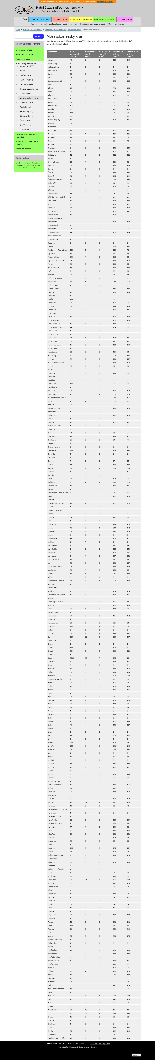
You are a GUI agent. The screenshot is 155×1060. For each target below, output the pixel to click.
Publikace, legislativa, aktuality (93, 24)
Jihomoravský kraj (27, 80)
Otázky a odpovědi (116, 24)
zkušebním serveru (105, 1)
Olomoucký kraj (26, 102)
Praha (22, 71)
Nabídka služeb (54, 24)
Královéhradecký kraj (29, 89)
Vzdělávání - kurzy (70, 24)
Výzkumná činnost (60, 19)
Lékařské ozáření (125, 19)
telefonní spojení (97, 1043)
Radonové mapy (23, 59)
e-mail (107, 1043)
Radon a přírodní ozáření (105, 19)
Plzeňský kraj (25, 107)
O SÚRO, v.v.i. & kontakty (40, 19)
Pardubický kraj (26, 111)
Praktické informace (24, 54)
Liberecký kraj (26, 93)
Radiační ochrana (38, 24)
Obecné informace (24, 50)
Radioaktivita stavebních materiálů (26, 135)
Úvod (25, 19)
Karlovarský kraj (26, 84)
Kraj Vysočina (25, 125)
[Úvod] (52, 9)
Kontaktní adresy (23, 149)
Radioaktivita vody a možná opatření (27, 142)
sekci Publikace (30, 167)
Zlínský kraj (24, 129)
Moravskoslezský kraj (29, 98)
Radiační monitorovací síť (81, 19)
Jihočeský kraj (25, 75)
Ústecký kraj (25, 120)
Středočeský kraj (27, 116)
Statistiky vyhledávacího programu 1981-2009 (63, 30)
